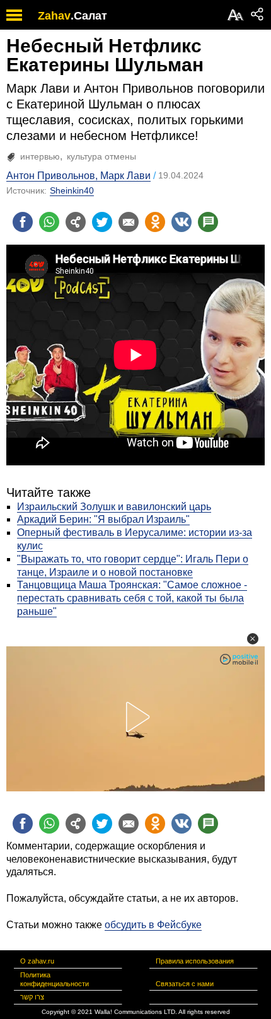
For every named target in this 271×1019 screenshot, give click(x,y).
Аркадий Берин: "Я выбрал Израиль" (103, 519)
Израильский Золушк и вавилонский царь (114, 506)
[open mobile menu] (14, 14)
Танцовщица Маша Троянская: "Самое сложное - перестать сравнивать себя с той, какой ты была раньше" (132, 598)
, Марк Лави (123, 175)
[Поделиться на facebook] (23, 222)
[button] (252, 638)
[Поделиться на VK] (181, 222)
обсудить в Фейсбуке (153, 924)
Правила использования (195, 961)
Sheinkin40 (72, 190)
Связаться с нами (185, 983)
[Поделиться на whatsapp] (49, 222)
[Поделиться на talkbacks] (208, 222)
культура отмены (101, 156)
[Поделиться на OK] (155, 222)
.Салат (89, 15)
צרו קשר (32, 997)
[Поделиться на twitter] (102, 222)
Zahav (54, 15)
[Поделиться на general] (76, 222)
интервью (40, 156)
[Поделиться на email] (128, 222)
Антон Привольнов (50, 175)
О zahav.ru (37, 961)
